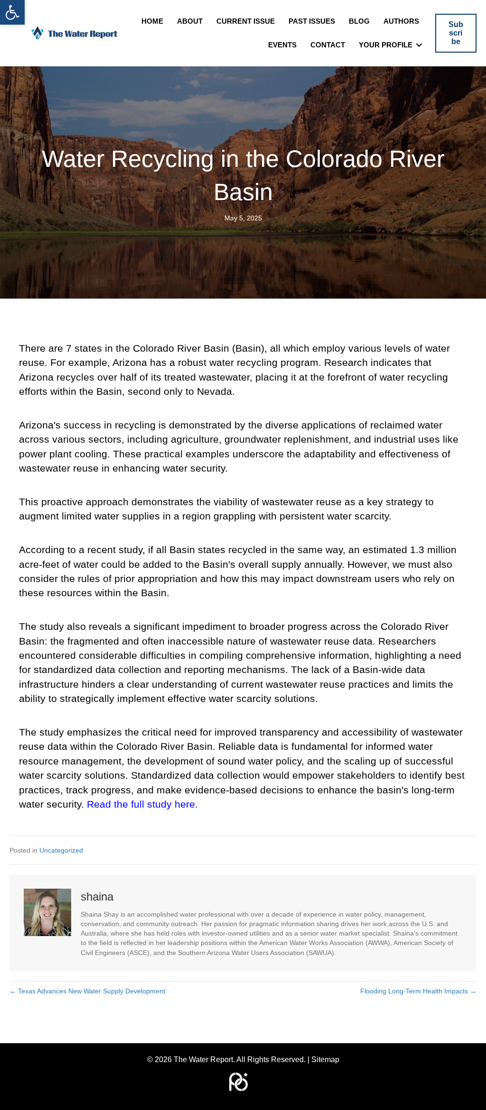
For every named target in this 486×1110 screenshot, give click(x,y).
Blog (359, 21)
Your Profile (385, 45)
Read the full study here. (142, 804)
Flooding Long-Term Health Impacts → (418, 991)
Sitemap (325, 1059)
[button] (12, 12)
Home (152, 21)
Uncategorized (61, 850)
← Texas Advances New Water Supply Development (87, 991)
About (190, 21)
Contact (327, 45)
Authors (401, 21)
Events (282, 45)
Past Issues (312, 21)
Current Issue (245, 21)
